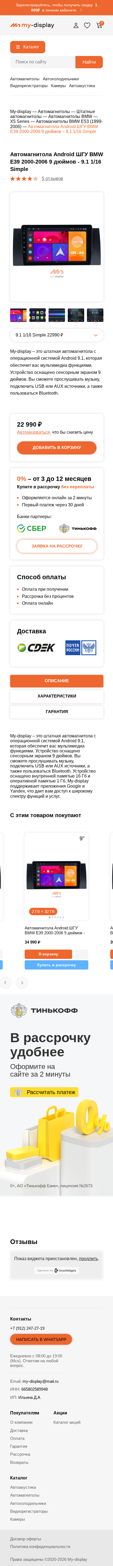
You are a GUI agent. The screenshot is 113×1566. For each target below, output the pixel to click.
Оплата (17, 1438)
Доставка (19, 1430)
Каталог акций (66, 1422)
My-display (20, 111)
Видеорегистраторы (29, 85)
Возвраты (19, 1462)
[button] (81, 954)
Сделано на (45, 1270)
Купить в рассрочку (56, 965)
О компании (21, 1422)
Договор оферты (25, 1539)
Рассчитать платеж (51, 1092)
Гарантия (18, 1446)
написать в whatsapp (41, 1339)
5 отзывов (52, 178)
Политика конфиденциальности (40, 1546)
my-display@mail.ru (40, 1381)
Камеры (58, 85)
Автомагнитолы (24, 78)
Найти (89, 62)
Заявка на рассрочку (57, 546)
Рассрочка (20, 1454)
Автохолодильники (61, 78)
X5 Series (19, 121)
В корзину (48, 954)
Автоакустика (82, 85)
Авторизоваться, (34, 432)
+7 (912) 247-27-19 (27, 1328)
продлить (88, 1258)
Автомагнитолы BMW (70, 116)
